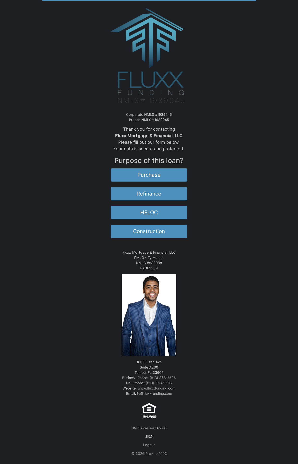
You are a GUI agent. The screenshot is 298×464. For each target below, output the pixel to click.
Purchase (149, 175)
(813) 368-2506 (163, 378)
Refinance (149, 193)
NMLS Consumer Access (149, 428)
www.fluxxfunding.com (156, 388)
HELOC (149, 212)
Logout (149, 445)
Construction (149, 231)
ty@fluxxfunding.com (154, 393)
